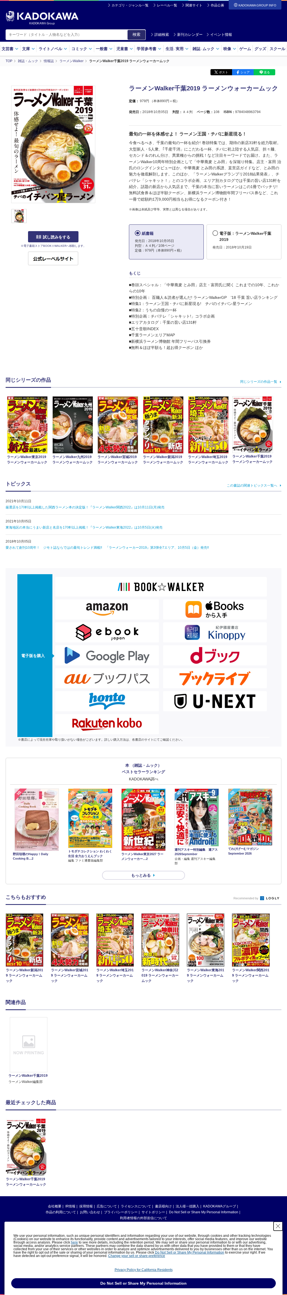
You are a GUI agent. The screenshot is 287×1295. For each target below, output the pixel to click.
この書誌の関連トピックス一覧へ (252, 485)
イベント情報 (221, 34)
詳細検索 (161, 34)
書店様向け (163, 1206)
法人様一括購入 (187, 1206)
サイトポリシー (153, 1212)
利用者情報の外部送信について (143, 1218)
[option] (29, 1051)
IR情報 (70, 1206)
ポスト (223, 72)
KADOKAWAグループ (219, 1206)
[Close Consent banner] (278, 1226)
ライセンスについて (136, 1206)
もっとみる (141, 875)
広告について (107, 1206)
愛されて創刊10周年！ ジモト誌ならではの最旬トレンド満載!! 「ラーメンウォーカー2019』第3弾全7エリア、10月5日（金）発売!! (107, 548)
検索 (136, 34)
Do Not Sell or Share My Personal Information (203, 1212)
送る (267, 72)
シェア (245, 72)
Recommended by (246, 898)
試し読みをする (56, 237)
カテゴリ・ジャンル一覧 (130, 5)
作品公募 (217, 5)
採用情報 (86, 1206)
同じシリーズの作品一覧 (258, 382)
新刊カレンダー (190, 34)
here (74, 1242)
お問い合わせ (90, 1212)
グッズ (260, 48)
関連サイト (194, 5)
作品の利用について (61, 1212)
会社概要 (54, 1206)
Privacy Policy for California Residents (144, 1270)
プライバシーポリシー (121, 1212)
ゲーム (245, 48)
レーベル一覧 (167, 5)
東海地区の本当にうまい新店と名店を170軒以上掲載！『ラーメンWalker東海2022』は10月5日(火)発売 (84, 527)
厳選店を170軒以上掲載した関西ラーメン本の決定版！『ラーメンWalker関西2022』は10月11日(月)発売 (85, 507)
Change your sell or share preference (136, 1256)
